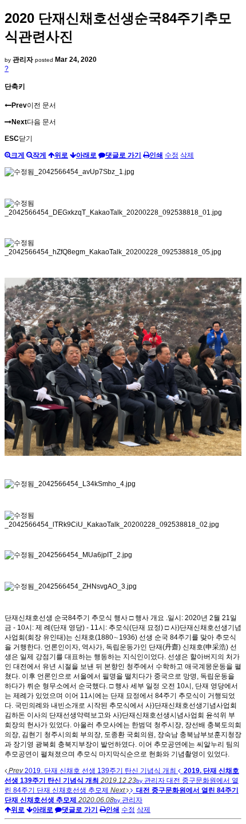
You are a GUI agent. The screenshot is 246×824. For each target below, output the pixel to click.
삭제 (187, 155)
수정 (171, 155)
